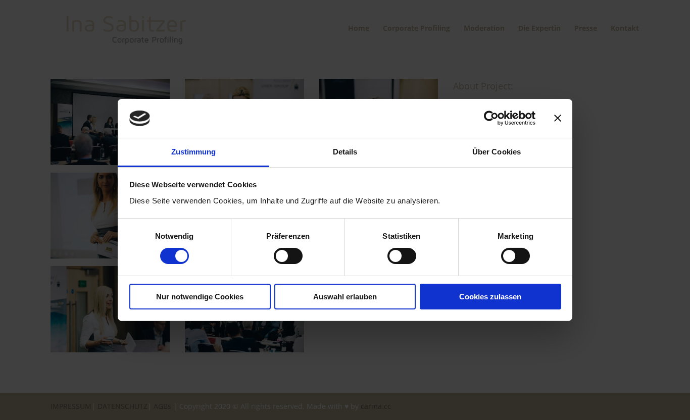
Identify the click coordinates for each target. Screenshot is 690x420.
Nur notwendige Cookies (199, 296)
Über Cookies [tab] (496, 151)
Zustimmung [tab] (193, 151)
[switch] (288, 256)
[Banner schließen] (557, 118)
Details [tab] (345, 151)
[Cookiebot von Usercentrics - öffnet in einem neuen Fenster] (491, 118)
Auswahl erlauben (345, 296)
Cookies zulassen (490, 296)
